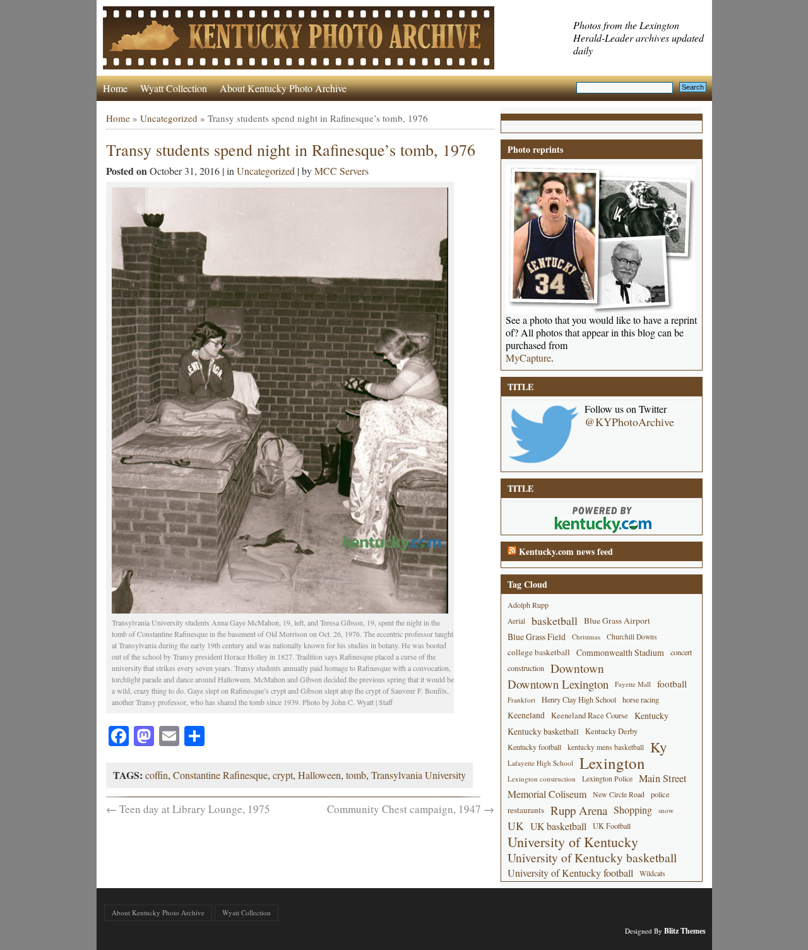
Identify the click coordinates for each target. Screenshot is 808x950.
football (672, 683)
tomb (356, 774)
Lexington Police (607, 778)
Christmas (586, 636)
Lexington (612, 763)
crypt (283, 774)
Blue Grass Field (537, 637)
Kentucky (651, 715)
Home (115, 88)
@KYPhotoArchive (629, 421)
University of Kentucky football (570, 873)
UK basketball (558, 826)
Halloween (319, 774)
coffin (156, 774)
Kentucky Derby (611, 731)
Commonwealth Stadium (620, 652)
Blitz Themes (685, 930)
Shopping (633, 810)
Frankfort (521, 699)
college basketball (539, 652)
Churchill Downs (632, 636)
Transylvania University (418, 774)
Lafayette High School (540, 763)
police (660, 794)
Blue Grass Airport (617, 620)
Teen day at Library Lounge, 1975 (188, 809)
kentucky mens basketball (605, 747)
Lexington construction (542, 778)
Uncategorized (169, 118)
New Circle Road (619, 794)
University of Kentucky (573, 842)
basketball (555, 620)
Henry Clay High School (579, 699)
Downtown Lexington (558, 684)
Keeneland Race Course (589, 715)
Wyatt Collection (173, 88)
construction (526, 668)
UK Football (612, 826)
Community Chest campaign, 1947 (410, 809)
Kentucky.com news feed (566, 551)
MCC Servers (341, 170)
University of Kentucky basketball (592, 857)
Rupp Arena (578, 810)
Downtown (577, 668)
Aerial (516, 621)
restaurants (526, 810)
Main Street (663, 778)
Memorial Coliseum (547, 794)
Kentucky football (534, 747)
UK (516, 826)
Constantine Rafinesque (220, 774)
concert (681, 652)
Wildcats (652, 873)
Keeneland (526, 715)
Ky (658, 747)
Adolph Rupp (528, 605)
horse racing (640, 699)
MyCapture (528, 358)
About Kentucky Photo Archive (283, 88)
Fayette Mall (633, 684)
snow (666, 810)
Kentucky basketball (543, 731)
